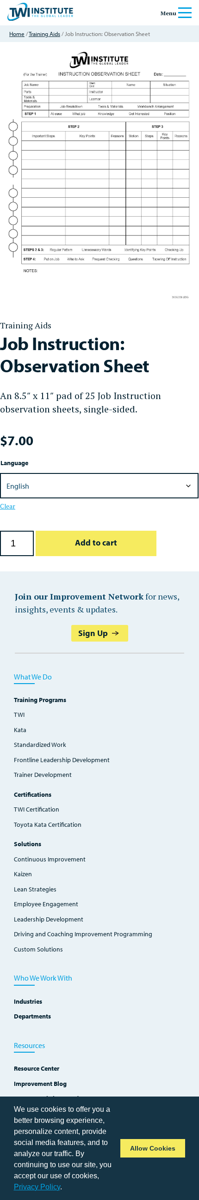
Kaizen (23, 874)
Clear (7, 506)
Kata (20, 730)
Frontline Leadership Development (62, 760)
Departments (32, 1016)
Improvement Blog (40, 1084)
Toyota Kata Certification (47, 825)
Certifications (32, 795)
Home (17, 33)
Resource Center (36, 1069)
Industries (28, 1002)
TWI (19, 715)
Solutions (27, 844)
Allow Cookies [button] (152, 1148)
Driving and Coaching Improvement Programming (83, 934)
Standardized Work (40, 745)
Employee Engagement (46, 904)
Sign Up (93, 633)
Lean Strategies (35, 889)
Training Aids (44, 33)
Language (14, 463)
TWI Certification (36, 809)
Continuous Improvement (50, 859)
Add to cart (96, 542)
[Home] (40, 18)
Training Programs (40, 700)
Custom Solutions (38, 949)
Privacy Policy (37, 1187)
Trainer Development (43, 775)
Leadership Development (48, 919)
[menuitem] (99, 823)
